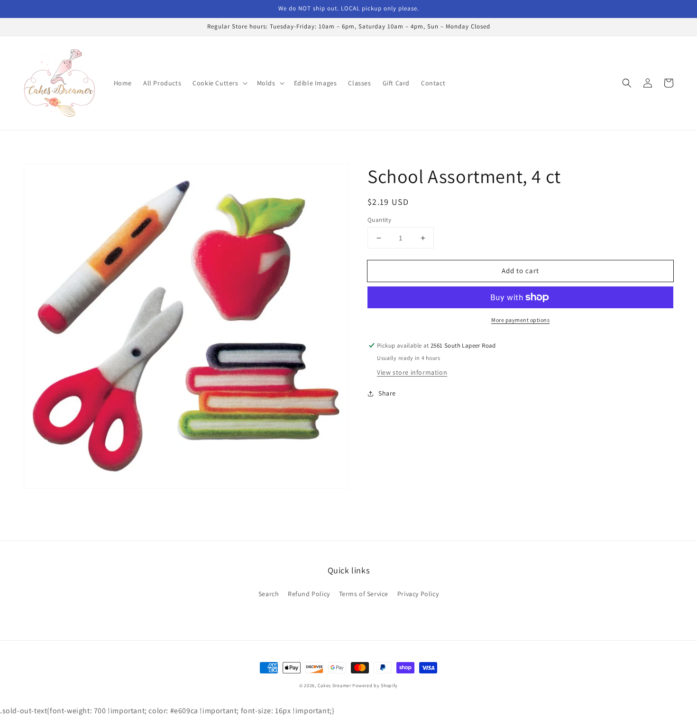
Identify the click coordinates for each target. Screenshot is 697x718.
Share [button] (387, 393)
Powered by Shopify (375, 685)
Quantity (379, 220)
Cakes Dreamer (334, 685)
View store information (412, 372)
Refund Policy (309, 593)
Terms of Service (364, 593)
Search (268, 593)
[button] (219, 83)
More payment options (520, 319)
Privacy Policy (418, 593)
